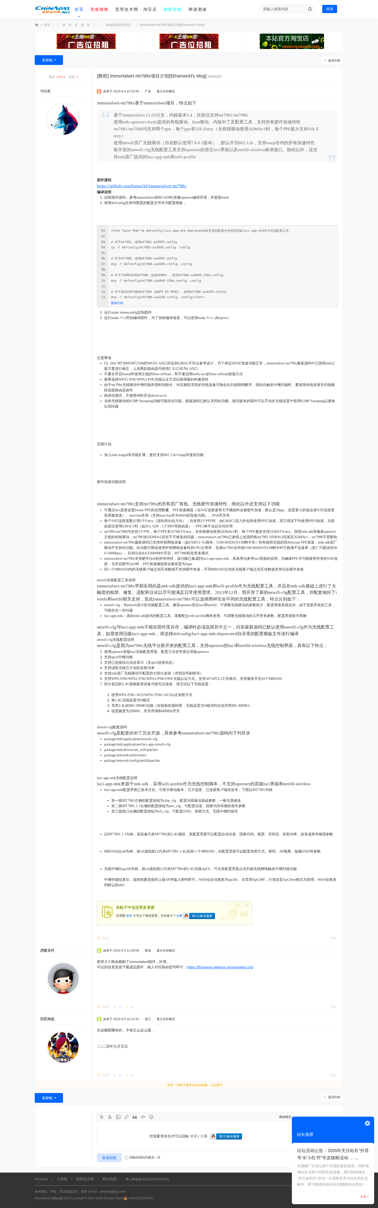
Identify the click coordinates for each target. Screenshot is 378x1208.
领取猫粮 (173, 9)
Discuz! (57, 1198)
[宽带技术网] (53, 9)
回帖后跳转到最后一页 (145, 1157)
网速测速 (197, 9)
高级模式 (285, 1117)
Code (143, 1117)
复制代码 (117, 303)
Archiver (41, 1179)
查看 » (364, 1197)
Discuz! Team (113, 1198)
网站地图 (109, 1179)
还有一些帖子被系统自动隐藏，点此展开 (195, 1085)
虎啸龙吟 (47, 950)
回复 (106, 938)
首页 (79, 9)
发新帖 (47, 60)
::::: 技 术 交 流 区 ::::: (76, 25)
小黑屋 (62, 1179)
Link (126, 1117)
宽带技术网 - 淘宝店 (136, 9)
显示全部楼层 (166, 91)
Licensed (77, 1198)
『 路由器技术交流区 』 (118, 25)
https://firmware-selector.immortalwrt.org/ (220, 967)
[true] (310, 9)
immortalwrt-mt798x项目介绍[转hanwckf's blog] (172, 25)
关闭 (367, 1123)
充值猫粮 (99, 9)
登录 (329, 9)
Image (118, 1117)
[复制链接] (215, 76)
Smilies (151, 1117)
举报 (333, 938)
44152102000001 (141, 1198)
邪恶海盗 (47, 1019)
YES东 (45, 91)
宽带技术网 (37, 25)
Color (110, 1117)
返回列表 (334, 60)
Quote (135, 1117)
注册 (179, 915)
